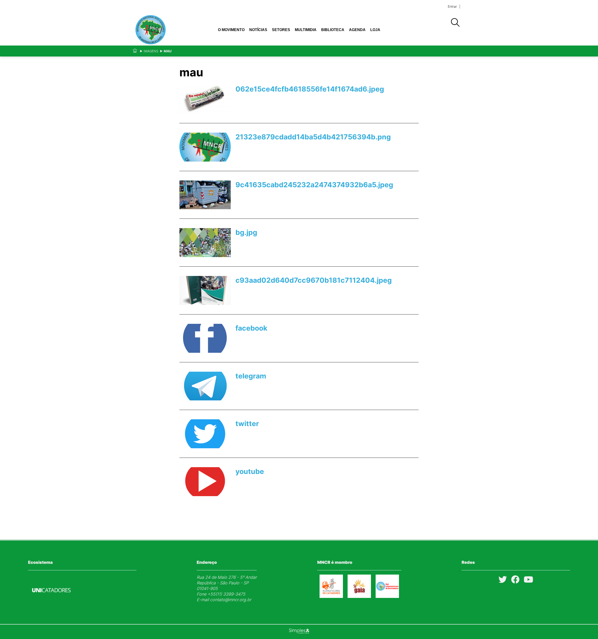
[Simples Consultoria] (299, 632)
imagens (151, 51)
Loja (375, 30)
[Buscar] (455, 22)
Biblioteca (332, 30)
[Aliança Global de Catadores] (331, 596)
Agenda (357, 30)
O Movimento (231, 30)
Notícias (258, 30)
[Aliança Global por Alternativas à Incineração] (359, 596)
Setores (281, 30)
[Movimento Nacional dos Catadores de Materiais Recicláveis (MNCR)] (165, 29)
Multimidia (306, 30)
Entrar (452, 6)
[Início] (135, 51)
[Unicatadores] (51, 603)
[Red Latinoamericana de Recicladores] (387, 596)
